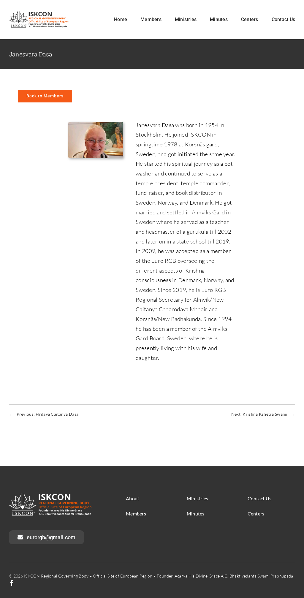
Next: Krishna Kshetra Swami (263, 414)
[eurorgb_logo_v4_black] (40, 13)
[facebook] (12, 583)
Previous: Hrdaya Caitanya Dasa (43, 414)
